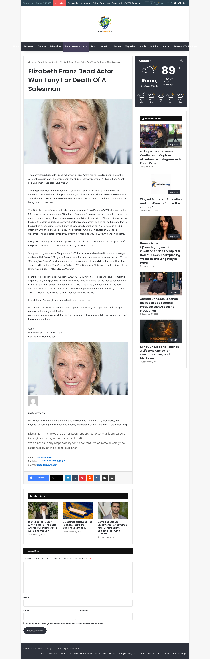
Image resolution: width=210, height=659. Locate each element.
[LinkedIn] (68, 478)
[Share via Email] (105, 478)
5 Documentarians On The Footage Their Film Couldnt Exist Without (77, 524)
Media (143, 46)
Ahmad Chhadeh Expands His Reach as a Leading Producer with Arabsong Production (159, 304)
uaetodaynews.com (46, 465)
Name (27, 597)
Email (26, 610)
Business (28, 46)
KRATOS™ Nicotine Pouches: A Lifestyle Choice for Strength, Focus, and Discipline (159, 352)
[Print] (112, 478)
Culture (42, 46)
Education (55, 46)
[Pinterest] (82, 478)
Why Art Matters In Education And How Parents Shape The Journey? (161, 203)
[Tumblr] (75, 478)
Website (84, 610)
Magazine (130, 46)
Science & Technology (185, 46)
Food (93, 46)
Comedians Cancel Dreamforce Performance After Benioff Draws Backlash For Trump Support (112, 527)
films (100, 288)
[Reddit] (90, 478)
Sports (166, 46)
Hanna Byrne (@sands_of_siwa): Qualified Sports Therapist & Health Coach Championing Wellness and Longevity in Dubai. (160, 253)
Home (16, 46)
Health (104, 46)
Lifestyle (116, 46)
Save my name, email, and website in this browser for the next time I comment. (64, 623)
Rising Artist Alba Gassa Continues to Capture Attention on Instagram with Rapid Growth (110, 3)
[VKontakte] (97, 478)
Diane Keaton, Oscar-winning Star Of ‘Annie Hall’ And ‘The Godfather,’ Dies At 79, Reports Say (43, 526)
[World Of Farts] (105, 24)
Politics (154, 46)
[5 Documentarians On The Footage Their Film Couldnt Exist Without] (78, 510)
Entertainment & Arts (76, 46)
